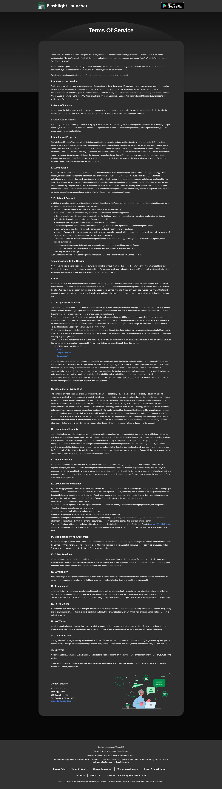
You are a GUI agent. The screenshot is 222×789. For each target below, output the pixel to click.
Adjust (59, 349)
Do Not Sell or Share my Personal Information (127, 775)
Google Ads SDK (64, 353)
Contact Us (95, 775)
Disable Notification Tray (155, 769)
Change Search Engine (127, 769)
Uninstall (80, 775)
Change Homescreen (102, 769)
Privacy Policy (59, 769)
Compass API (62, 356)
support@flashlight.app (159, 524)
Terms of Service (80, 769)
